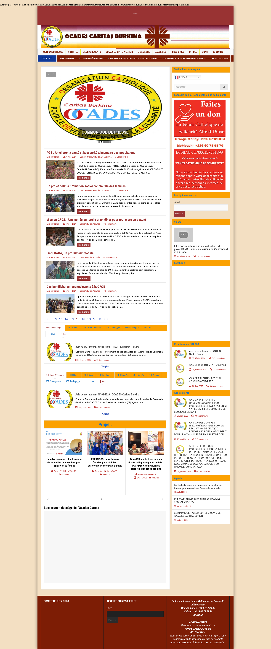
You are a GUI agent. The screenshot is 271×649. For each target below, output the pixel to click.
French (182, 77)
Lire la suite (82, 178)
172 (66, 319)
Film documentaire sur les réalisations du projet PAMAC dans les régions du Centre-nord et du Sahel (201, 249)
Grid (53, 334)
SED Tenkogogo (73, 381)
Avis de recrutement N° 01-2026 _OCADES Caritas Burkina (102, 58)
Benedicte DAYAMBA (107, 474)
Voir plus (105, 366)
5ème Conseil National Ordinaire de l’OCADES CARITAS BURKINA (197, 500)
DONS (205, 52)
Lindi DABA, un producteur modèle (69, 253)
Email (177, 202)
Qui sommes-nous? (53, 52)
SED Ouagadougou (54, 327)
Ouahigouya (106, 157)
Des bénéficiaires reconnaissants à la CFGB (75, 287)
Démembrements (92, 52)
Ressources (177, 52)
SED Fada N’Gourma (55, 375)
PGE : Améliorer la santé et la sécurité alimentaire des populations (90, 153)
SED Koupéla (123, 375)
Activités (73, 52)
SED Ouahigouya (53, 381)
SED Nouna (154, 375)
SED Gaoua (74, 375)
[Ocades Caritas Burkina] (135, 36)
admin (56, 157)
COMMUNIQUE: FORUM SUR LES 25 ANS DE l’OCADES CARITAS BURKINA (197, 514)
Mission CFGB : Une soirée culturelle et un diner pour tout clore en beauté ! (97, 220)
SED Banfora (73, 327)
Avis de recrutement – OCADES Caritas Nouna (205, 353)
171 (61, 319)
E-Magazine (144, 52)
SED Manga (138, 375)
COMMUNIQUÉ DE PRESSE (60, 58)
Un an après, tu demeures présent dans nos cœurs (153, 58)
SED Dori (147, 327)
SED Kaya (88, 375)
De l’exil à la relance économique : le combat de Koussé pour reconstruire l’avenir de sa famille (105, 130)
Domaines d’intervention (119, 52)
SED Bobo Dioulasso (92, 327)
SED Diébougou (132, 327)
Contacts (218, 52)
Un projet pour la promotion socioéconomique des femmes (86, 186)
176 (89, 319)
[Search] (224, 87)
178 (100, 319)
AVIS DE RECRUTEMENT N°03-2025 (207, 364)
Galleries (160, 52)
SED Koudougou (105, 375)
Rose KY (57, 471)
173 (72, 319)
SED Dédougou (113, 327)
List (64, 334)
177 (94, 319)
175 (83, 319)
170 (55, 319)
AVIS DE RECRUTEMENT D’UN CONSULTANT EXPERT (205, 380)
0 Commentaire (121, 157)
